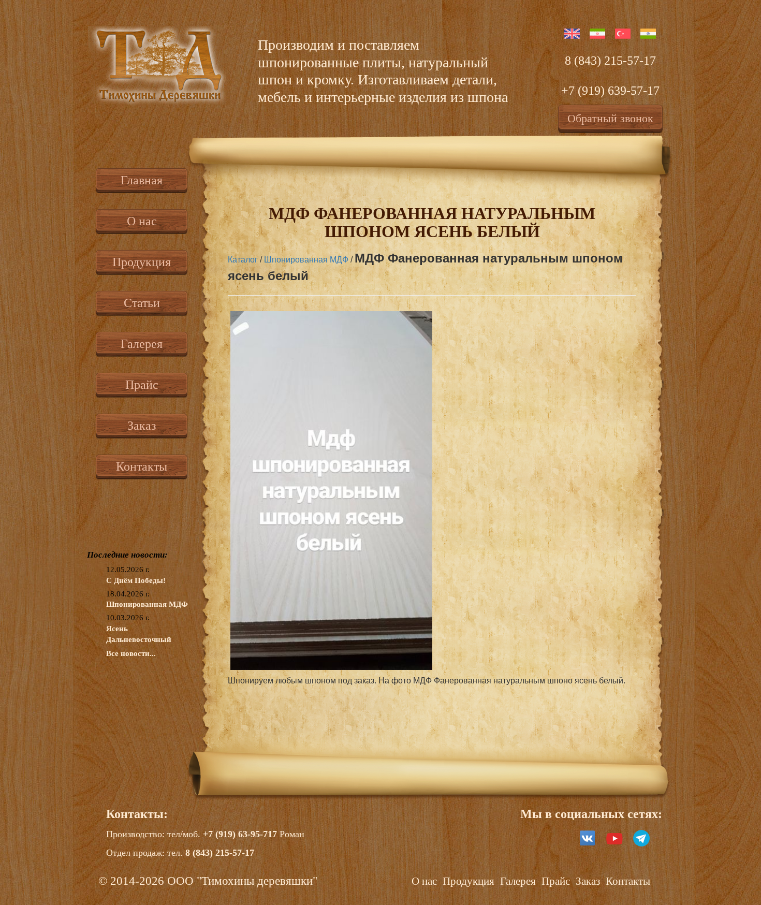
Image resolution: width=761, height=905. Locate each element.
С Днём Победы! (136, 580)
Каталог (243, 259)
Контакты (141, 466)
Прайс (141, 384)
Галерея (142, 344)
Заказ (141, 425)
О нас (142, 221)
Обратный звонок (610, 118)
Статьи (142, 303)
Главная (142, 180)
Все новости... (131, 653)
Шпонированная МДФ (147, 604)
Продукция (141, 262)
